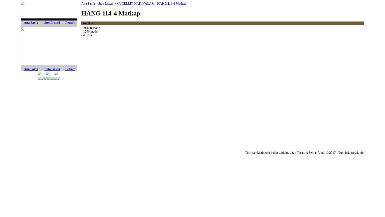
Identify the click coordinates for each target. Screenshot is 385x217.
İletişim (70, 22)
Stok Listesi (52, 22)
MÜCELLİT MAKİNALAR (135, 3)
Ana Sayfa (31, 22)
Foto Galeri (52, 69)
